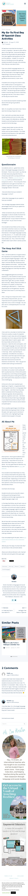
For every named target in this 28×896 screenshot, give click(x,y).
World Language (6, 29)
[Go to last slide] (4, 640)
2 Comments (7, 44)
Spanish (22, 566)
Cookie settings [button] (6, 892)
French (21, 466)
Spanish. (4, 468)
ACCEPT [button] (13, 892)
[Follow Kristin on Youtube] (15, 600)
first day (11, 566)
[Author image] (2, 42)
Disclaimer (20, 876)
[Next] (24, 640)
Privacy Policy (14, 878)
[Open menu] (25, 3)
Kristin (6, 42)
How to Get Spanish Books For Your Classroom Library (14, 539)
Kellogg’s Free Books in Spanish (21, 610)
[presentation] (14, 633)
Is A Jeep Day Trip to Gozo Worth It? (7, 610)
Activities (4, 566)
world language (6, 569)
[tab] (12, 656)
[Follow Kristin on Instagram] (12, 600)
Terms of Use (8, 876)
